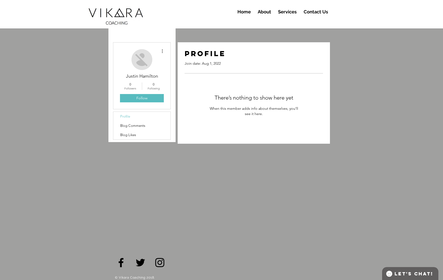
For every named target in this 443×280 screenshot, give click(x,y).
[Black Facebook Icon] (121, 262)
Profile (125, 116)
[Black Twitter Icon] (140, 262)
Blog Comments (132, 125)
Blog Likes (128, 135)
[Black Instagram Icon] (160, 262)
